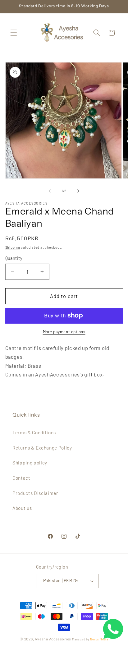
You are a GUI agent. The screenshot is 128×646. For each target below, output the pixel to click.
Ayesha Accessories (53, 639)
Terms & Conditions (34, 432)
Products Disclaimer (35, 493)
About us (22, 508)
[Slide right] (78, 191)
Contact (21, 478)
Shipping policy (29, 462)
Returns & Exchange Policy (42, 447)
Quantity (14, 258)
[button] (13, 32)
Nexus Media (99, 639)
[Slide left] (50, 191)
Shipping (12, 247)
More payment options (64, 331)
